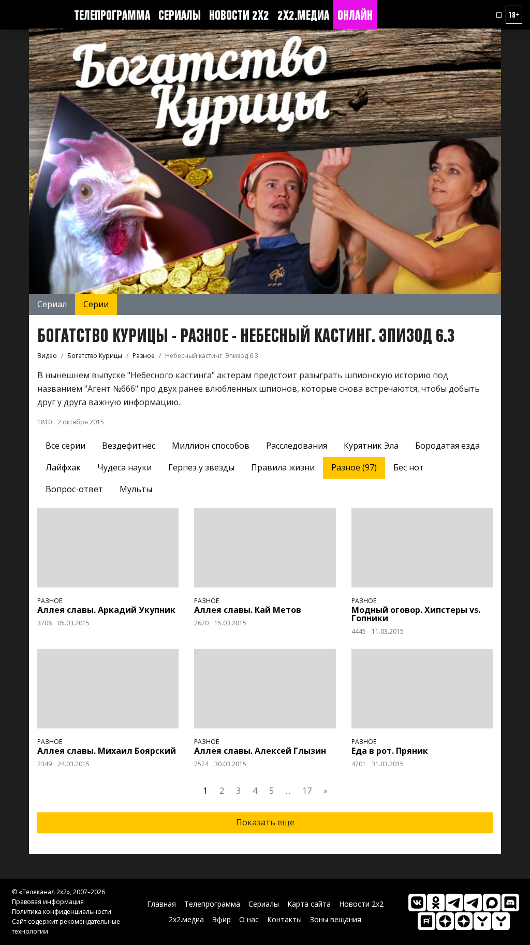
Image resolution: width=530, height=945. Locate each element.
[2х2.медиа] (464, 921)
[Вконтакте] (417, 902)
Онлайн (355, 15)
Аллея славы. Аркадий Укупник (106, 610)
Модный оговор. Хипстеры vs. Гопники (415, 614)
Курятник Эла (371, 445)
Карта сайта (309, 904)
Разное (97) (354, 467)
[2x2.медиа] (473, 902)
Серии (96, 304)
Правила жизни (283, 467)
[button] (499, 15)
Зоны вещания (335, 919)
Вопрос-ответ (74, 489)
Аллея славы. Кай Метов (247, 610)
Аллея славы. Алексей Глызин (260, 751)
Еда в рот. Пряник (389, 751)
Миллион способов (210, 445)
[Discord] (510, 902)
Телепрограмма (112, 15)
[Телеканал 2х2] (454, 902)
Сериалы (179, 15)
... (288, 790)
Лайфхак (63, 467)
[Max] (491, 902)
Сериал (52, 304)
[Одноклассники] (436, 902)
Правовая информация (48, 901)
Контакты (284, 919)
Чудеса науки (124, 467)
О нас (249, 919)
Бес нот (408, 467)
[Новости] (501, 921)
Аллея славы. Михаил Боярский (106, 751)
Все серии (65, 445)
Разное (49, 600)
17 (307, 790)
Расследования (296, 445)
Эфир (221, 919)
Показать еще (265, 822)
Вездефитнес (128, 445)
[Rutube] (426, 921)
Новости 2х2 (239, 15)
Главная (161, 904)
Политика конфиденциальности (61, 911)
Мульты (136, 489)
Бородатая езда (447, 445)
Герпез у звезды (201, 467)
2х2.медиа (303, 15)
